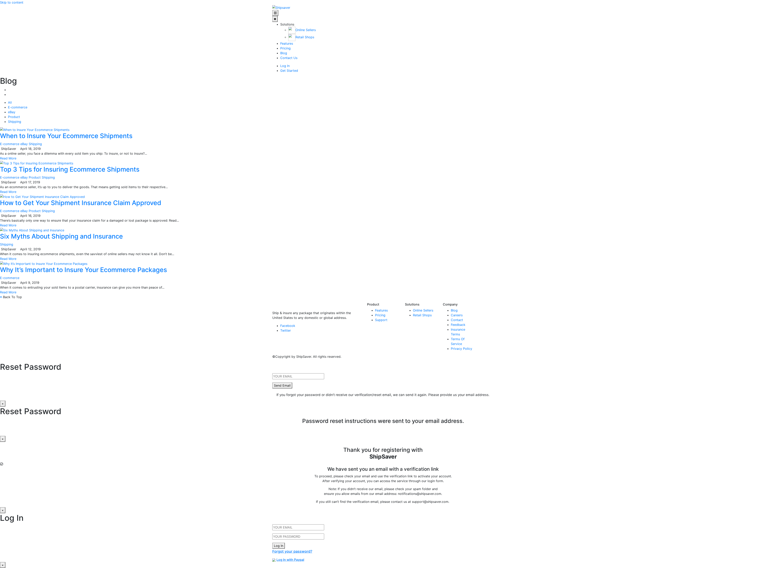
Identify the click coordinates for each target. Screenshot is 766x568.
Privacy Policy (461, 349)
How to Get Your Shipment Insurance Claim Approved (80, 203)
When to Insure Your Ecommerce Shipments (66, 136)
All (10, 102)
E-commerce (17, 107)
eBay (11, 112)
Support (381, 320)
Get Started (289, 71)
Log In (285, 66)
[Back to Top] (1, 297)
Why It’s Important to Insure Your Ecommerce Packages (83, 270)
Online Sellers (423, 310)
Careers (457, 315)
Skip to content (11, 2)
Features (286, 43)
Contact (457, 320)
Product (14, 117)
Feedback (458, 325)
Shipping (14, 122)
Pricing (285, 48)
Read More (8, 158)
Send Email (282, 385)
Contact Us (288, 58)
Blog (283, 53)
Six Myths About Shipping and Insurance (61, 236)
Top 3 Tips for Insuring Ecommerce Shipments (69, 169)
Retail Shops (422, 315)
